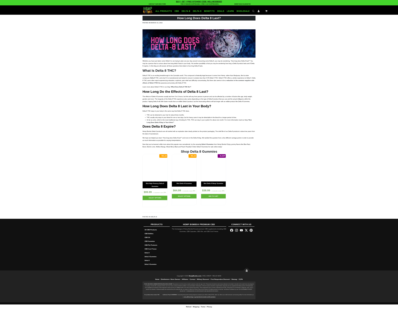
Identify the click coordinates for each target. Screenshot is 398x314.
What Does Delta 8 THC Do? (181, 87)
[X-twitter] (246, 230)
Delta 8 (186, 11)
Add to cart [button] (213, 196)
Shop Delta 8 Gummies (199, 151)
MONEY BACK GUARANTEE (242, 4)
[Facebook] (231, 230)
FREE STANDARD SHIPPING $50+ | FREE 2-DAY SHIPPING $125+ (199, 4)
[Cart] (265, 10)
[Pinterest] (251, 230)
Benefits (209, 11)
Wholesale (243, 11)
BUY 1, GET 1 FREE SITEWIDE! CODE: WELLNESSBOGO (199, 1)
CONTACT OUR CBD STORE (157, 4)
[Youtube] (241, 230)
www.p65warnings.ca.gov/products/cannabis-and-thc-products (199, 297)
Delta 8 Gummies (208, 144)
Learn (230, 11)
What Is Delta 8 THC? (159, 70)
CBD (177, 11)
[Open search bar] (253, 11)
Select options (155, 198)
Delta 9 (197, 11)
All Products (163, 11)
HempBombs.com (195, 276)
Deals (220, 11)
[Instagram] (236, 230)
